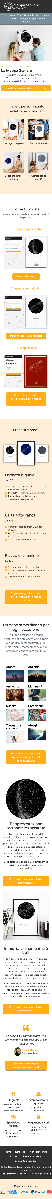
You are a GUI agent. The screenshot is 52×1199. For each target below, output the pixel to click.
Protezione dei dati (32, 1156)
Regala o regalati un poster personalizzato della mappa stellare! (26, 597)
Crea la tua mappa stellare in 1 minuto (26, 88)
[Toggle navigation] (44, 6)
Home (8, 1152)
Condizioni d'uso (38, 1152)
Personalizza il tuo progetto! (26, 335)
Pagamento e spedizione (26, 1161)
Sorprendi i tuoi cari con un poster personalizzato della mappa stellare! (26, 757)
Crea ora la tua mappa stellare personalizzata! (26, 881)
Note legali (20, 1152)
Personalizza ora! (26, 276)
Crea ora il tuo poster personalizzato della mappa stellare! (26, 399)
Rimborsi (14, 1156)
